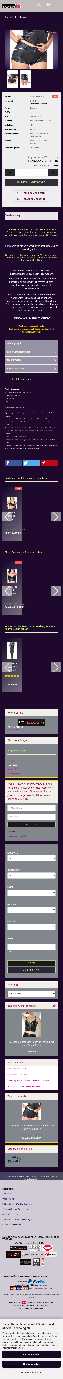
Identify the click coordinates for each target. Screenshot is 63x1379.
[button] (10, 172)
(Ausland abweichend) (38, 104)
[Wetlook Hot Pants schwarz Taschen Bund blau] (31, 49)
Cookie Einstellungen (11, 1224)
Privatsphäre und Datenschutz (15, 1209)
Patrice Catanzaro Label (18, 351)
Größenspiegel (13, 343)
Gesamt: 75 (12, 769)
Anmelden (31, 825)
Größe (11, 921)
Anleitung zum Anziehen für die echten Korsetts (28, 1081)
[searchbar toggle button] (39, 5)
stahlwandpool (13, 773)
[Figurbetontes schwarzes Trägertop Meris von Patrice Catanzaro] (31, 1024)
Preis (10, 939)
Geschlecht (13, 870)
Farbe (10, 887)
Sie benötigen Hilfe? (11, 1214)
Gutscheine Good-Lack (17, 1075)
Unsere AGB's (8, 1199)
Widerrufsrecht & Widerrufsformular (17, 1204)
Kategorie (12, 853)
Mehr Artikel (12, 730)
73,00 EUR (31, 1051)
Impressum (7, 1194)
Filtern (31, 963)
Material (12, 904)
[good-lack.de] (10, 6)
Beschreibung (12, 215)
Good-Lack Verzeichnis (17, 1069)
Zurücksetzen (31, 970)
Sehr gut (11, 761)
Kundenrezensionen (15, 368)
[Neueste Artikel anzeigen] (54, 1006)
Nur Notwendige (31, 1364)
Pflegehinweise (13, 359)
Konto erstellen (14, 832)
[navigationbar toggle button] (58, 5)
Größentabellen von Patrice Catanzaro (24, 1087)
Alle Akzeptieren (31, 1354)
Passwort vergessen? (16, 836)
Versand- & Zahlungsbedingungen (17, 1219)
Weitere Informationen (31, 1372)
